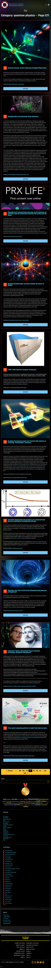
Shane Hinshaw (8, 883)
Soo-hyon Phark (25, 736)
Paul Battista (9, 84)
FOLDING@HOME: (17, 953)
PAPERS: (27, 955)
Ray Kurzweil (6, 822)
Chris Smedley (8, 903)
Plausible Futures (7, 921)
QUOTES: (27, 957)
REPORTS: (28, 951)
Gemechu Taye (8, 863)
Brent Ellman (8, 892)
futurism (32, 801)
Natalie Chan (8, 887)
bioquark (31, 799)
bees (4, 840)
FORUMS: (22, 957)
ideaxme (4, 803)
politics (47, 803)
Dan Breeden (8, 857)
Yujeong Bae (17, 736)
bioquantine (26, 799)
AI (6, 799)
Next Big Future (6, 920)
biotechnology (42, 799)
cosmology (15, 686)
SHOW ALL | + (5, 905)
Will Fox (8, 387)
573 (37, 771)
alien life (5, 830)
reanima (6, 804)
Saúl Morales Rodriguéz (11, 175)
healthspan (44, 801)
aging (4, 799)
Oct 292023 (5, 520)
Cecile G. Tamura (9, 876)
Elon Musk (5, 823)
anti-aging (14, 799)
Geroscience (6, 915)
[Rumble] (43, 962)
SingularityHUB (6, 923)
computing (12, 387)
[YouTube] (41, 962)
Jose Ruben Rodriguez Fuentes (12, 320)
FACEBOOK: (17, 943)
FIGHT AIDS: (18, 951)
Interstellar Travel (15, 803)
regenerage (10, 805)
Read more (25, 89)
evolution (18, 686)
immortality (9, 803)
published (30, 528)
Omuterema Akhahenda (10, 872)
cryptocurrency (14, 801)
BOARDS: (27, 949)
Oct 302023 (5, 284)
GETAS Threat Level (25, 938)
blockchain (4, 801)
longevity (37, 803)
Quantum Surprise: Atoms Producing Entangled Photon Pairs (27, 68)
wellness (25, 806)
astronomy (5, 836)
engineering (18, 175)
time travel (20, 611)
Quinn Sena (8, 856)
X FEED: (17, 947)
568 (20, 771)
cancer (10, 801)
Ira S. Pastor (8, 901)
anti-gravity (5, 831)
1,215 (45, 771)
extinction (26, 801)
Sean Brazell (8, 888)
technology (38, 805)
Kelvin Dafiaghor (9, 865)
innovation (20, 320)
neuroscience (23, 686)
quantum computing (38, 541)
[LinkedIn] (38, 962)
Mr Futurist (5, 918)
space (28, 175)
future (30, 801)
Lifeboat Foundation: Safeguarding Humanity (22, 4)
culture (17, 801)
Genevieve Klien (8, 850)
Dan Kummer (8, 870)
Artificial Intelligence (20, 799)
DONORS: (21, 949)
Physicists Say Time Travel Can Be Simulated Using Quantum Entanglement (27, 591)
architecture (6, 833)
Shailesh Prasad (9, 859)
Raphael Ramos (9, 885)
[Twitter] (35, 962)
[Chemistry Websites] (25, 789)
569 (23, 771)
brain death (7, 801)
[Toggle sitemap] (46, 5)
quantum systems (17, 538)
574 (40, 771)
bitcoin (46, 799)
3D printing (5, 816)
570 (27, 771)
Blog (25, 11)
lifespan (33, 803)
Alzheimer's (9, 799)
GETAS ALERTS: (28, 945)
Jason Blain (8, 897)
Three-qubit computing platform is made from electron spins (27, 728)
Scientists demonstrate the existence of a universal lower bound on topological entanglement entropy (26, 521)
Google (35, 801)
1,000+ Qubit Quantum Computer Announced (22, 369)
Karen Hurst (8, 867)
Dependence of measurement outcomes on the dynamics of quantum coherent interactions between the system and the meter (27, 214)
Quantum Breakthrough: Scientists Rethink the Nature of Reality (26, 285)
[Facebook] (33, 962)
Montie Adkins (8, 899)
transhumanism (44, 804)
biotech (36, 799)
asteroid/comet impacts (8, 834)
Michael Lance (8, 896)
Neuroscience (44, 803)
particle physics (15, 84)
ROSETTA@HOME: (17, 955)
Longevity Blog (6, 916)
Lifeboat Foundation (9, 962)
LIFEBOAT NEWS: (29, 943)
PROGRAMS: (28, 953)
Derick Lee (7, 879)
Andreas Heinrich (34, 736)
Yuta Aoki (7, 877)
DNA (4, 820)
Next (25, 773)
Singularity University (8, 824)
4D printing (5, 818)
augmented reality (7, 837)
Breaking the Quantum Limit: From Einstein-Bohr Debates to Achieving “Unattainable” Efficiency (27, 442)
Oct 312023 (5, 68)
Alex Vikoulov (9, 686)
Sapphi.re (22, 962)
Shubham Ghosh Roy (10, 854)
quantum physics (21, 84)
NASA (42, 803)
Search (48, 781)
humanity (48, 801)
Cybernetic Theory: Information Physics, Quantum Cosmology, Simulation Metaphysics (24, 652)
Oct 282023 (5, 652)
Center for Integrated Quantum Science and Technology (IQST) (29, 466)
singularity (34, 686)
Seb (6, 894)
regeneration (17, 805)
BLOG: (27, 947)
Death (19, 801)
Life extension (27, 803)
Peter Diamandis (7, 819)
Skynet (4, 826)
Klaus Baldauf (8, 874)
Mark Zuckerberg (7, 827)
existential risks (22, 801)
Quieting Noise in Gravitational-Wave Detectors (23, 116)
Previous (10, 771)
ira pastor (20, 803)
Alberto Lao (7, 881)
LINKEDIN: (17, 945)
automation (6, 838)
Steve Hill (7, 890)
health (38, 801)
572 (34, 771)
